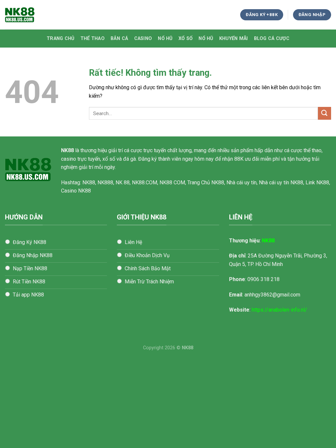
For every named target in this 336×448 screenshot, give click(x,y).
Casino (143, 38)
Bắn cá (119, 38)
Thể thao (92, 38)
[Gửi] (324, 113)
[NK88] (38, 15)
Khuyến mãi (233, 38)
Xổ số (185, 38)
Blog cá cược (271, 38)
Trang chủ (60, 38)
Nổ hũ (165, 38)
